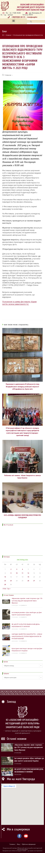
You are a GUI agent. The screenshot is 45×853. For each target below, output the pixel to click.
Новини (8, 75)
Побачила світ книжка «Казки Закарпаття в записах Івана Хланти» (22, 477)
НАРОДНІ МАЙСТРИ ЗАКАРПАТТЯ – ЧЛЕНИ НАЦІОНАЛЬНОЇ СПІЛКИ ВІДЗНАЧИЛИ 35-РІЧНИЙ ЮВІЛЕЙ (27, 636)
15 (5, 577)
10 (16, 573)
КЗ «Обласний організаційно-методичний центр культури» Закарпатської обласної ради (22, 723)
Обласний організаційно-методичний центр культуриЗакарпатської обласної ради (30, 7)
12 (28, 573)
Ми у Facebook (8, 525)
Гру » (8, 589)
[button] (13, 21)
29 (5, 584)
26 (28, 581)
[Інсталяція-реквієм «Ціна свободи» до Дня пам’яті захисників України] (6, 614)
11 (22, 573)
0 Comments (23, 605)
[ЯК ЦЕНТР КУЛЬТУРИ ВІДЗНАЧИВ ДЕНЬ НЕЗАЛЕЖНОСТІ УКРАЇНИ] (6, 626)
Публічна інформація (28, 844)
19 (28, 577)
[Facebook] (19, 836)
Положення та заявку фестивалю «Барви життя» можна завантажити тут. (19, 302)
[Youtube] (26, 836)
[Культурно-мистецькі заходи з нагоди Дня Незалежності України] (6, 650)
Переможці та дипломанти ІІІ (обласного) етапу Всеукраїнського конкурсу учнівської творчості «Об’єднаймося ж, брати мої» (22, 386)
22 (5, 581)
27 (34, 581)
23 (11, 581)
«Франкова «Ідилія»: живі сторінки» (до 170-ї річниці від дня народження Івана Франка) (27, 600)
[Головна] (3, 35)
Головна (12, 844)
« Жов (4, 589)
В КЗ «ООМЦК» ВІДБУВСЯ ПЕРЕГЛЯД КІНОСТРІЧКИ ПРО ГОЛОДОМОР (22, 516)
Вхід (18, 844)
